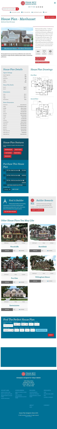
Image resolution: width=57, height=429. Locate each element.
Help (45, 395)
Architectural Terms (48, 394)
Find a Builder (18, 395)
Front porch (18, 149)
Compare (37, 12)
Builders (32, 390)
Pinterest (36, 7)
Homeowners (19, 390)
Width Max (22, 328)
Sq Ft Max (36, 322)
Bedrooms (16, 322)
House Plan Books (5, 398)
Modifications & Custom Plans (6, 396)
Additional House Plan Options (14, 185)
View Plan (7, 250)
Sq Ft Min (30, 322)
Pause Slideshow (45, 62)
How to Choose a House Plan (20, 393)
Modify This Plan (40, 59)
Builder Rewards (33, 392)
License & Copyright (48, 397)
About (32, 405)
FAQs (45, 392)
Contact (46, 405)
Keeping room (8, 149)
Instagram (42, 7)
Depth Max (32, 328)
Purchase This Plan (40, 57)
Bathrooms (23, 322)
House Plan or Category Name (7, 322)
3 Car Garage (8, 153)
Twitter (40, 7)
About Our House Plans (6, 394)
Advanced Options (41, 330)
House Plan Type (6, 328)
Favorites (26, 12)
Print (50, 54)
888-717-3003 (31, 7)
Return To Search (50, 17)
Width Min (16, 328)
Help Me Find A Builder (10, 211)
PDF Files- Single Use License (16, 170)
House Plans (5, 390)
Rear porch (17, 153)
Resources (47, 390)
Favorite (44, 54)
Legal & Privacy (28, 416)
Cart (45, 12)
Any (16, 324)
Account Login (15, 12)
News (31, 407)
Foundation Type (6, 187)
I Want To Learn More (37, 210)
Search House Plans (5, 392)
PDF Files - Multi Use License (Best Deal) (16, 181)
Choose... (6, 189)
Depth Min (27, 328)
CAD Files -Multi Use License (16, 175)
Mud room (7, 156)
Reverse (38, 62)
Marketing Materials (34, 394)
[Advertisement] (28, 357)
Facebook (38, 7)
